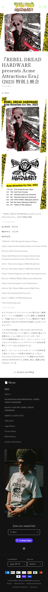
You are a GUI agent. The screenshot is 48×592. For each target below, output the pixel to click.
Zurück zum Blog (25, 372)
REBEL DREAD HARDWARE (22, 580)
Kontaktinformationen (20, 587)
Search (7, 394)
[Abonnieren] (37, 532)
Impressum (33, 587)
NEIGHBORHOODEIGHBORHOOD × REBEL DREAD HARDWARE (22, 400)
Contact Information (13, 442)
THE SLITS (9, 421)
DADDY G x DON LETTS (14, 416)
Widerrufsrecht (19, 583)
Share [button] (6, 93)
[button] (2, 6)
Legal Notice (10, 426)
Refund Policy (10, 436)
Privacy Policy (10, 431)
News (7, 389)
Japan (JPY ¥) (15, 564)
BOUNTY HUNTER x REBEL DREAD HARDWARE (19, 408)
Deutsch (32, 564)
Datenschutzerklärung (34, 583)
